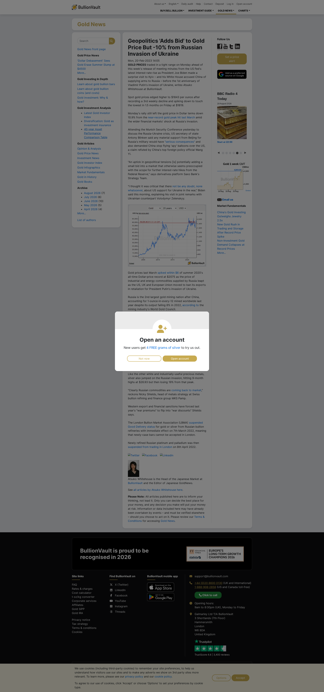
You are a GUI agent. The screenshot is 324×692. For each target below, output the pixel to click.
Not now (144, 358)
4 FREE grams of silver (163, 348)
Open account (180, 358)
